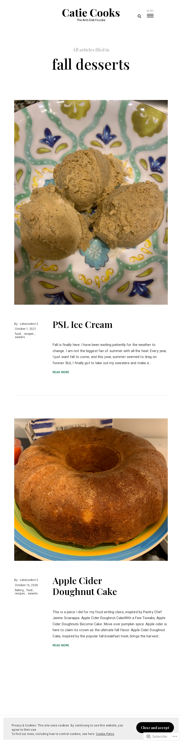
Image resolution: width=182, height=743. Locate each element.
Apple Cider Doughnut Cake (85, 585)
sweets (20, 337)
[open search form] (139, 16)
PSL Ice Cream (83, 324)
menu (150, 10)
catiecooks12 (29, 324)
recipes (29, 333)
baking (19, 590)
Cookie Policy (105, 734)
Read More (61, 372)
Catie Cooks (91, 12)
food (18, 333)
